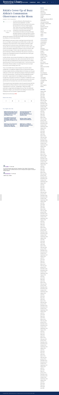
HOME (41, 17)
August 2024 (43, 128)
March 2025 (43, 117)
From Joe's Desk (43, 56)
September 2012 (44, 346)
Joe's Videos (43, 62)
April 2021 (42, 189)
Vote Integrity (43, 85)
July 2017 (42, 258)
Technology (43, 77)
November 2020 (43, 197)
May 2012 (42, 352)
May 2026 (42, 96)
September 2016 (44, 273)
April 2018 (42, 244)
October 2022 (43, 161)
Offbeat (42, 29)
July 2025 (42, 111)
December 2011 (43, 360)
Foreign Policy (43, 54)
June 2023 (42, 149)
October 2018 (43, 235)
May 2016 (42, 279)
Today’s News (43, 32)
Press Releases (43, 72)
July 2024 (42, 129)
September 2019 (44, 218)
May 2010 (42, 385)
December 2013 (43, 323)
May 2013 (42, 334)
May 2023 (42, 151)
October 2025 (43, 106)
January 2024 (43, 138)
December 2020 (43, 195)
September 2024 (44, 126)
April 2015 (42, 299)
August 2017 (43, 256)
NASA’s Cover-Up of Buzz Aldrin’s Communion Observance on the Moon (18, 13)
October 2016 (43, 271)
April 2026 (42, 97)
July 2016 (42, 276)
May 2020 (42, 206)
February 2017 (43, 265)
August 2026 (43, 91)
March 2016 (43, 282)
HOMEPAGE (43, 20)
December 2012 (43, 342)
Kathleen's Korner (44, 63)
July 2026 (42, 93)
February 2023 (43, 155)
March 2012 (43, 356)
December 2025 (43, 103)
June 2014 (42, 314)
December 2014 (43, 305)
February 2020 (43, 210)
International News (44, 22)
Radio (41, 75)
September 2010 (44, 378)
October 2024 (43, 125)
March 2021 (43, 190)
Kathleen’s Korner (44, 26)
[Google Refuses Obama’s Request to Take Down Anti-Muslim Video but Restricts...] (1, 197)
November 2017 (43, 252)
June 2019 (42, 223)
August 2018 (43, 238)
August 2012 (43, 348)
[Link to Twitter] (53, 2)
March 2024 (43, 135)
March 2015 (43, 301)
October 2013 (43, 327)
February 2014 (43, 320)
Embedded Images (44, 49)
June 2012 (42, 351)
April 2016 (42, 281)
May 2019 (42, 224)
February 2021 (43, 192)
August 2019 (43, 219)
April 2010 (42, 386)
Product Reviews (44, 74)
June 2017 (42, 259)
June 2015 (42, 296)
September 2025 (44, 108)
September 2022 (44, 163)
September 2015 (44, 291)
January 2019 (43, 230)
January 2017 (43, 267)
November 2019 (43, 215)
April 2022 (42, 171)
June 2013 (42, 333)
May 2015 (42, 297)
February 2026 (43, 100)
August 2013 (43, 330)
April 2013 (42, 336)
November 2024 (43, 123)
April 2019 (42, 226)
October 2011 (43, 363)
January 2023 (43, 157)
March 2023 (43, 154)
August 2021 (43, 183)
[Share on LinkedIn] (25, 101)
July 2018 (42, 239)
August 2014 (43, 311)
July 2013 (42, 331)
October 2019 (43, 216)
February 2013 (43, 339)
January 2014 (43, 322)
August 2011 (43, 366)
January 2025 (43, 120)
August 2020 (43, 201)
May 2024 (42, 132)
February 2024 (43, 137)
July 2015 (42, 294)
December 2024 (43, 122)
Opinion (42, 31)
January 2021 (43, 193)
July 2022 (42, 166)
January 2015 (43, 304)
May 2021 (42, 187)
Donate (42, 16)
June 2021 (42, 186)
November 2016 (43, 270)
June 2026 (42, 94)
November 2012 (43, 343)
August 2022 (43, 164)
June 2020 (42, 204)
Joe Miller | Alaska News (45, 23)
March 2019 (43, 227)
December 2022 (43, 158)
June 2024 (42, 131)
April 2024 (42, 134)
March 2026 (43, 99)
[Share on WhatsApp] (19, 101)
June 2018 (42, 241)
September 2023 (44, 145)
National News (43, 28)
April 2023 (42, 152)
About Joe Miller (43, 9)
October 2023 (43, 143)
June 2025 (42, 112)
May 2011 (42, 371)
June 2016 (42, 278)
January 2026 (43, 102)
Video (41, 83)
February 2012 (43, 357)
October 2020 (43, 198)
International (43, 59)
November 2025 (43, 105)
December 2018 (43, 232)
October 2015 (43, 290)
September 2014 (44, 310)
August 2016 (43, 275)
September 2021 (44, 181)
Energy (42, 51)
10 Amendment (43, 40)
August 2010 (43, 380)
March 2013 (43, 337)
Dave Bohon (14, 19)
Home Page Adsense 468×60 (46, 19)
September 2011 (44, 365)
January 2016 (43, 285)
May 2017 (42, 261)
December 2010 (43, 374)
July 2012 (42, 349)
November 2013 (43, 325)
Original (42, 69)
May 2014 (42, 316)
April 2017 (42, 262)
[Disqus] (20, 147)
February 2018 (43, 247)
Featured (42, 53)
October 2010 (43, 377)
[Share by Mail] (31, 101)
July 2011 (42, 368)
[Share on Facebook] (6, 101)
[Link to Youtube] (52, 2)
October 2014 (43, 308)
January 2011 (43, 372)
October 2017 (43, 253)
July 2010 (42, 382)
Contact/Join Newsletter (45, 14)
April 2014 (42, 317)
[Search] (47, 2)
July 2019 (42, 221)
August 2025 (43, 109)
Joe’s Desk (42, 25)
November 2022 (43, 160)
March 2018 (43, 245)
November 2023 (43, 141)
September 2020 (44, 200)
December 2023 (43, 140)
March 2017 (43, 264)
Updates (42, 82)
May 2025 (42, 114)
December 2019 (43, 213)
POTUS (42, 71)
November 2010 (43, 375)
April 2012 (42, 354)
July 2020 (42, 203)
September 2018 (44, 236)
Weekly (42, 86)
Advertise (42, 11)
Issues (41, 60)
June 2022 (42, 167)
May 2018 (42, 242)
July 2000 (42, 388)
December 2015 (43, 287)
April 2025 (42, 115)
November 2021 (43, 178)
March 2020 (43, 209)
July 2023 (42, 148)
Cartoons (42, 45)
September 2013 (44, 328)
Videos (41, 34)
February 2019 (43, 229)
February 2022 (43, 174)
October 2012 (43, 345)
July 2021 (42, 184)
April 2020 (42, 207)
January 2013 (43, 340)
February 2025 (43, 119)
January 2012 (43, 359)
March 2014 (43, 319)
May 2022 (42, 169)
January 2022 (43, 175)
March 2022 (43, 172)
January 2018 (43, 249)
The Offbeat (43, 79)
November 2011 (43, 362)
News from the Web (44, 66)
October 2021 (43, 180)
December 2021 (43, 177)
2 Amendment (43, 42)
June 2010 (42, 383)
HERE (15, 93)
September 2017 (44, 255)
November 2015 (43, 288)
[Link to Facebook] (55, 2)
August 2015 (43, 293)
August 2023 (43, 146)
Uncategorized (43, 80)
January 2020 (43, 212)
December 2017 (43, 250)
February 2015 (43, 302)
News (41, 65)
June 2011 (42, 369)
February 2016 (43, 284)
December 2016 (43, 268)
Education (42, 48)
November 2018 (43, 233)
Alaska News (43, 13)
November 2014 (43, 307)
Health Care (43, 57)
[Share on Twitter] (12, 101)
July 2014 (42, 313)
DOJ (41, 46)
